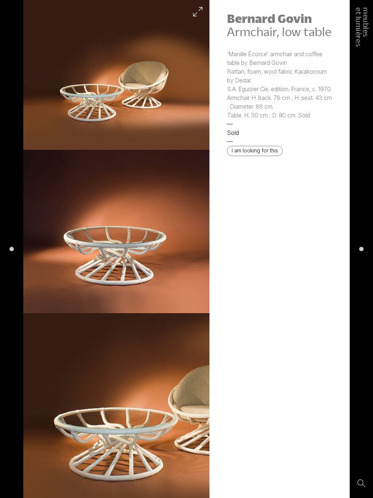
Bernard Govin (269, 18)
